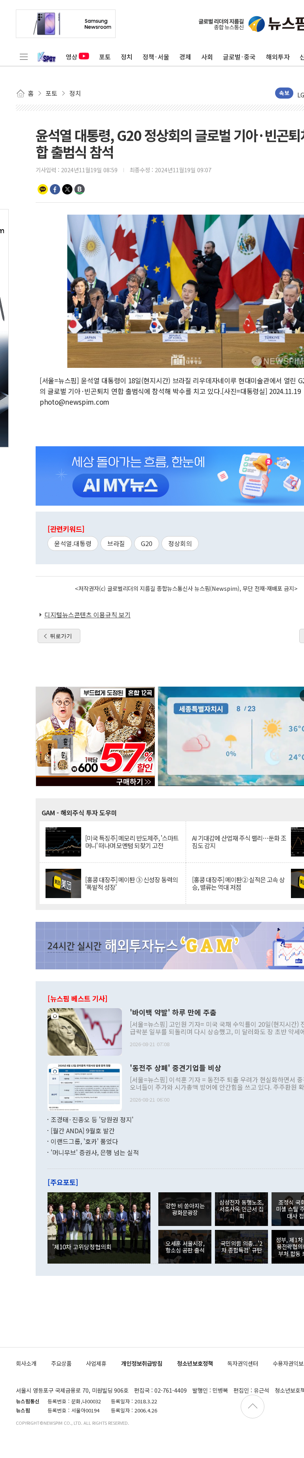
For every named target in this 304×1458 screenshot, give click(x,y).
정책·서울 (155, 56)
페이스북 (55, 189)
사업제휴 (96, 1363)
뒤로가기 (61, 636)
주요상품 (61, 1363)
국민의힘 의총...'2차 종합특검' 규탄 (241, 1246)
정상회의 (180, 543)
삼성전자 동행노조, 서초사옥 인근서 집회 (241, 1209)
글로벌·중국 (239, 56)
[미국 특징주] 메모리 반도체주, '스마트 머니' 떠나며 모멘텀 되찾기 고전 (132, 841)
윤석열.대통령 (72, 543)
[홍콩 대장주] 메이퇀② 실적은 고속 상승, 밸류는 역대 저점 (238, 883)
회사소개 (26, 1363)
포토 (105, 56)
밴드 (79, 189)
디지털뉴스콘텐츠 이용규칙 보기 (87, 614)
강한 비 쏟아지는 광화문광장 (185, 1208)
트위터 (67, 189)
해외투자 (278, 56)
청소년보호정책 (195, 1363)
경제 (185, 56)
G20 (146, 543)
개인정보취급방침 (141, 1363)
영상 (72, 56)
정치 (127, 56)
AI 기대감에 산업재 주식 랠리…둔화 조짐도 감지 (239, 841)
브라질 (116, 543)
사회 (207, 56)
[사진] (85, 1031)
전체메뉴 (24, 57)
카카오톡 (43, 189)
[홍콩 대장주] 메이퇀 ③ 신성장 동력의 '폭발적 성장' (131, 883)
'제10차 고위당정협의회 (82, 1246)
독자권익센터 (242, 1363)
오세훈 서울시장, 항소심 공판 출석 (185, 1246)
